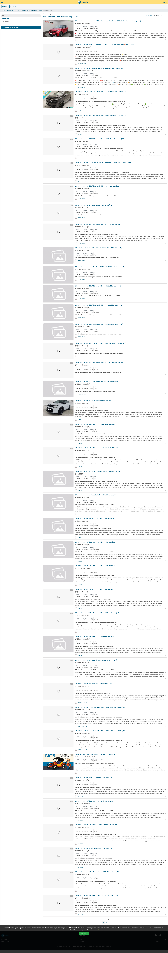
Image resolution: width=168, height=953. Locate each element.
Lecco (41, 10)
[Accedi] (166, 2)
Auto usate (10, 10)
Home (3, 10)
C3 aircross (25, 10)
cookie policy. (99, 930)
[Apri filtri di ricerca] (164, 2)
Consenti (84, 933)
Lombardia (34, 10)
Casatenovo (5, 22)
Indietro (5, 6)
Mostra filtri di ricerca (11, 27)
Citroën (18, 10)
